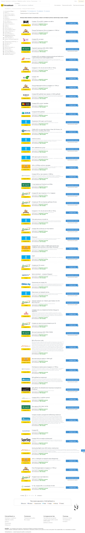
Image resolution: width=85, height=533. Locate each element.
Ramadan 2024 (8, 43)
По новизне (47, 11)
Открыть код (74, 23)
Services (7, 44)
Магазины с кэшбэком (11, 1)
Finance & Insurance (10, 24)
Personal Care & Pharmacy (11, 41)
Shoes (7, 45)
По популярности (31, 11)
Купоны (28, 1)
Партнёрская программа (49, 518)
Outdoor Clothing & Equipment (11, 40)
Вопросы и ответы (67, 518)
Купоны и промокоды (16, 8)
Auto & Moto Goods (10, 14)
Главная (3, 1)
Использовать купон (72, 49)
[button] (81, 1)
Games (7, 26)
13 (35, 495)
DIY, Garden (8, 21)
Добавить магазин (48, 522)
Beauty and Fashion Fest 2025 (28, 8)
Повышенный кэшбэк (29, 518)
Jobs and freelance (9, 33)
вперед (39, 495)
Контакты (65, 521)
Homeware (8, 32)
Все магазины (58, 5)
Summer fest (8, 48)
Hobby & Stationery (10, 31)
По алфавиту (17, 3)
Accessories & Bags (9, 11)
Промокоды (34, 1)
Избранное (8, 525)
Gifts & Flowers (9, 28)
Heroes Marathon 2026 (10, 29)
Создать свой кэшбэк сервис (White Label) (50, 520)
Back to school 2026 (10, 15)
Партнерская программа (78, 5)
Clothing (7, 18)
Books (7, 16)
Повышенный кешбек (67, 5)
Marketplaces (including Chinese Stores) (10, 36)
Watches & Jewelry (9, 54)
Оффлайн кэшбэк (21, 1)
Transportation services (10, 53)
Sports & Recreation (10, 47)
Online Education (9, 37)
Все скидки (27, 519)
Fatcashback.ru (8, 8)
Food (7, 25)
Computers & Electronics (11, 19)
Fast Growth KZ (9, 22)
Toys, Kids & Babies (9, 51)
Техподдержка (66, 519)
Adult (7, 12)
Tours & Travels (9, 50)
